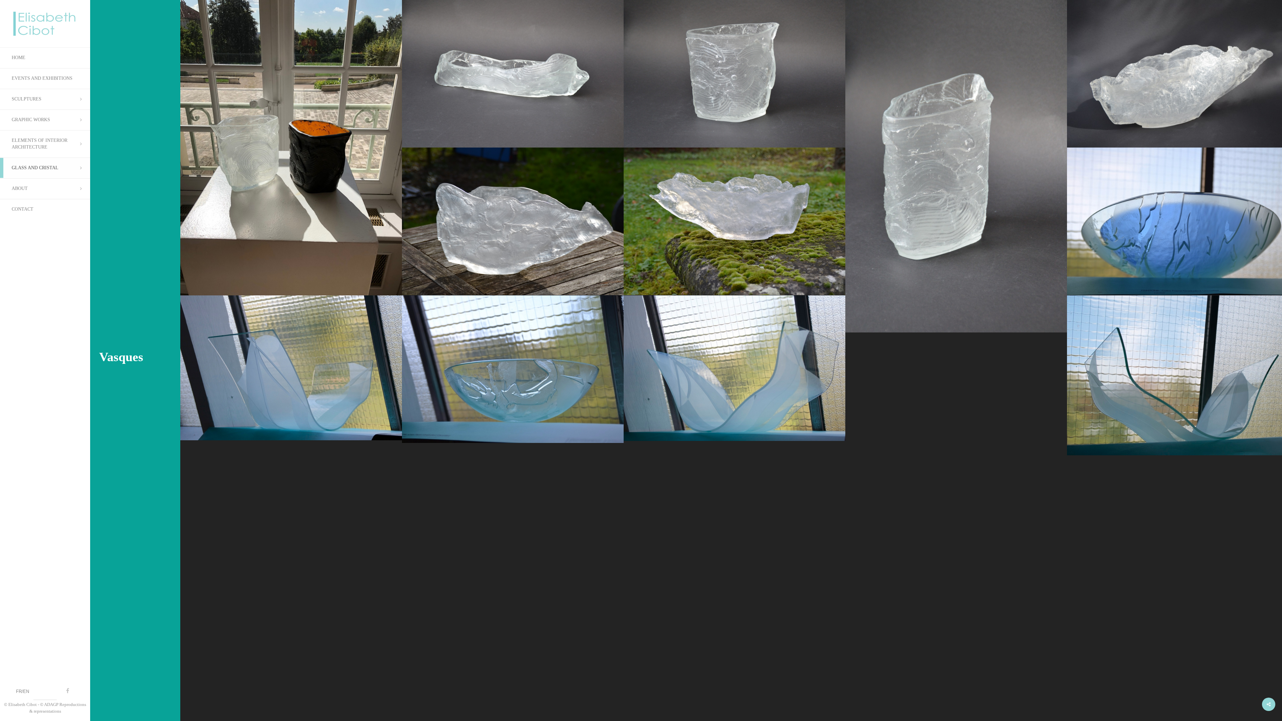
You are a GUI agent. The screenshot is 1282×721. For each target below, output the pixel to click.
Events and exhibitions (42, 78)
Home (18, 57)
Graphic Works (31, 119)
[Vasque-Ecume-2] (734, 221)
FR (19, 691)
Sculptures (26, 98)
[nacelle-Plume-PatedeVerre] (513, 74)
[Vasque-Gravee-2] (513, 369)
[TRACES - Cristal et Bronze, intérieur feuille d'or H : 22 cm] (291, 147)
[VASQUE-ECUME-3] (513, 221)
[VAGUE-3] (734, 368)
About (20, 188)
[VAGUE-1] (291, 367)
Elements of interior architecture (39, 144)
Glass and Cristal (35, 167)
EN (26, 691)
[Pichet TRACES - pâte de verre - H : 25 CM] (734, 74)
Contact (22, 209)
